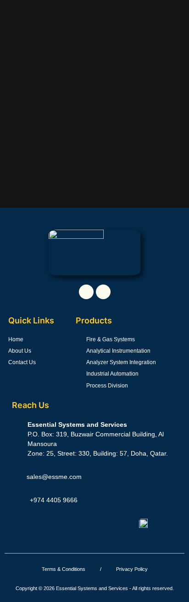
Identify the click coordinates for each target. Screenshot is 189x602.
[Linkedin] (86, 292)
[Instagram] (103, 292)
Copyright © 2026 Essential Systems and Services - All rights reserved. (95, 588)
